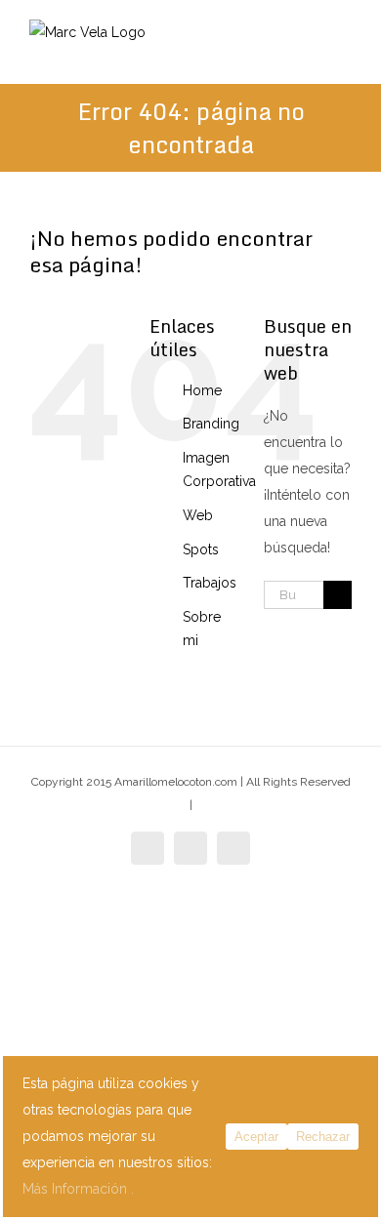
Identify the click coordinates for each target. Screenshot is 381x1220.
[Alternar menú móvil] (344, 54)
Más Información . (78, 1189)
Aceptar (256, 1136)
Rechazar (323, 1136)
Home (202, 390)
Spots (201, 549)
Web (198, 515)
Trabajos (209, 582)
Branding (211, 423)
